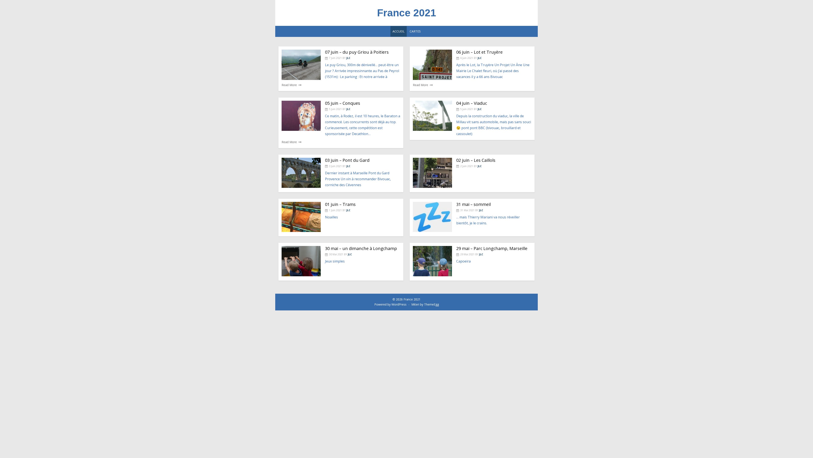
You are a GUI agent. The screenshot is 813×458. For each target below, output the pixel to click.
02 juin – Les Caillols (475, 160)
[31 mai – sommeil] (432, 217)
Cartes (415, 31)
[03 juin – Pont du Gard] (301, 173)
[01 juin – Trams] (301, 217)
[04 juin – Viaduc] (432, 116)
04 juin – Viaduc (471, 103)
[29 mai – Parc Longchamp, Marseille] (432, 261)
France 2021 (406, 12)
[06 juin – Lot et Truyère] (432, 65)
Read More (289, 85)
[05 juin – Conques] (301, 116)
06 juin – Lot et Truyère (479, 52)
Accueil (399, 31)
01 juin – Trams (340, 204)
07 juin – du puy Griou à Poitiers (357, 52)
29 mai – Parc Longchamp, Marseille (491, 248)
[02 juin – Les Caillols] (432, 173)
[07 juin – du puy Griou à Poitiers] (301, 65)
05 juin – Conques (342, 103)
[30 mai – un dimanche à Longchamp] (301, 261)
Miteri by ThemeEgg (425, 304)
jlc (348, 58)
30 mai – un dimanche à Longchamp (361, 248)
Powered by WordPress (390, 304)
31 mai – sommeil (473, 204)
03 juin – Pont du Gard (347, 160)
